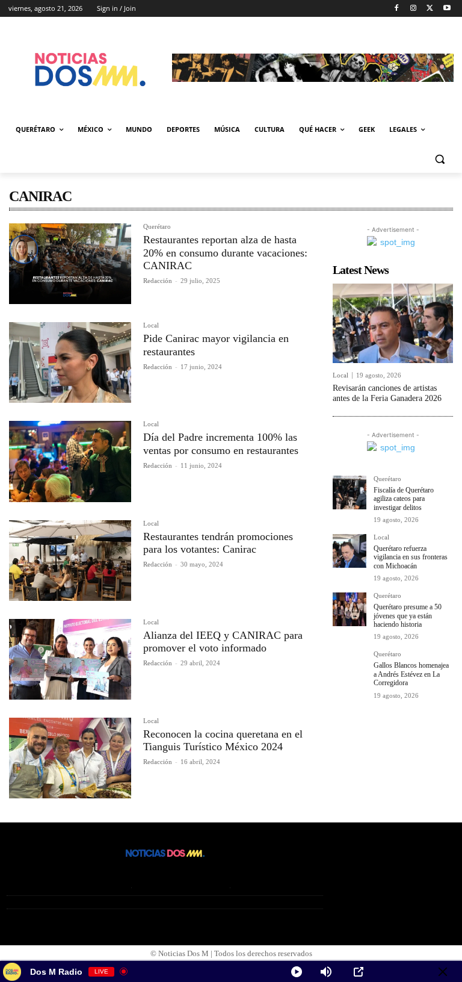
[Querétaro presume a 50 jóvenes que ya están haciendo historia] (349, 609)
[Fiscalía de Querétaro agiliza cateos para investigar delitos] (349, 492)
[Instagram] (413, 9)
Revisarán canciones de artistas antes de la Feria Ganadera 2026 (387, 393)
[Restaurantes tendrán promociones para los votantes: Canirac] (70, 560)
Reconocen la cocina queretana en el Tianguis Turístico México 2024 (223, 740)
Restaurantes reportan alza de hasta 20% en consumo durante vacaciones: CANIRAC (225, 253)
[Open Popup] (358, 972)
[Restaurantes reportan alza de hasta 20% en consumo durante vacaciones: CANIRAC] (70, 263)
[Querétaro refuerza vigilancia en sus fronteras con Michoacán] (349, 551)
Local (151, 325)
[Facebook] (397, 9)
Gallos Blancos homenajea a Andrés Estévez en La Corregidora (411, 674)
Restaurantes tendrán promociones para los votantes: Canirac (218, 543)
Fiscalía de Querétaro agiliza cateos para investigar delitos (404, 499)
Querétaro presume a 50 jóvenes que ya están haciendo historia (408, 616)
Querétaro (157, 226)
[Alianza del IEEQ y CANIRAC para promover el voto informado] (70, 659)
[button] (439, 159)
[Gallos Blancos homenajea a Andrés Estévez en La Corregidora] (349, 668)
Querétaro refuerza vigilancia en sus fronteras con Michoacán (411, 557)
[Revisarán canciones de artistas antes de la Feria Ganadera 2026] (393, 323)
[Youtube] (447, 9)
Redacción (157, 280)
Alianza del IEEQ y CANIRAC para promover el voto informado (223, 641)
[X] (430, 9)
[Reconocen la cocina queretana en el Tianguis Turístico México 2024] (70, 758)
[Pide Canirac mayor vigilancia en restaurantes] (70, 362)
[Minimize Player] (443, 972)
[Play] (296, 972)
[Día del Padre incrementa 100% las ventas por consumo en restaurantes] (70, 461)
